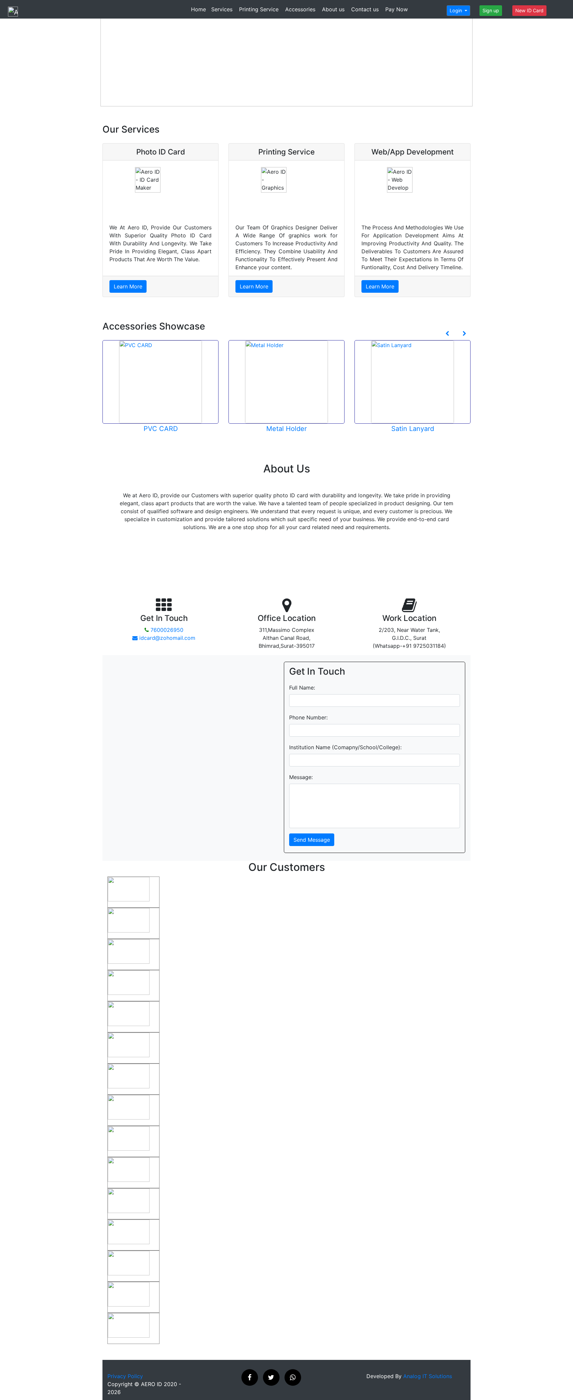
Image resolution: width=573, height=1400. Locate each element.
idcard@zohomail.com (166, 638)
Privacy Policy (125, 1376)
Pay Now (396, 9)
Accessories (300, 9)
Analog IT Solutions (427, 1376)
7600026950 (166, 630)
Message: (301, 777)
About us (333, 9)
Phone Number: (308, 717)
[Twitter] (271, 1377)
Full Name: (302, 687)
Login (456, 10)
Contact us (365, 9)
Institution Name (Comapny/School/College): (345, 747)
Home (198, 9)
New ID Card (529, 10)
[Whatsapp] (293, 1377)
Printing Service (259, 9)
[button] (134, 529)
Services (221, 9)
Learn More (128, 286)
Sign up (490, 10)
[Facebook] (249, 1377)
